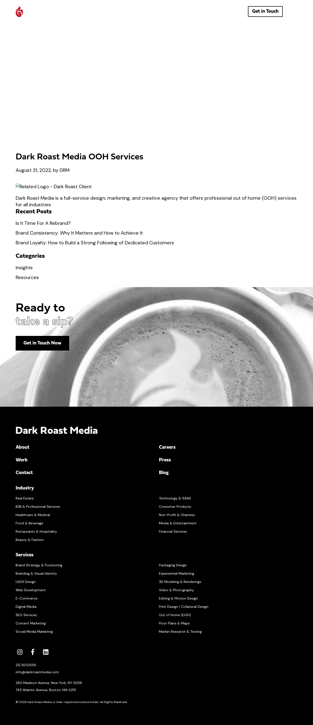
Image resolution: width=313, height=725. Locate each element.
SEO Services (26, 615)
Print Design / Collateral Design (183, 606)
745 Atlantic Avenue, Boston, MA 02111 (46, 690)
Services (25, 555)
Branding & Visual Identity (36, 573)
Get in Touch (265, 11)
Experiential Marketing (176, 573)
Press (165, 460)
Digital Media (26, 606)
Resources (27, 277)
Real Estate (25, 498)
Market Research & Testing (180, 631)
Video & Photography (176, 590)
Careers (167, 447)
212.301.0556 (26, 665)
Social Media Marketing (34, 631)
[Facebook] (33, 652)
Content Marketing (31, 623)
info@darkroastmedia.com (37, 672)
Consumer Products (175, 506)
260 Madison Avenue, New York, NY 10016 (49, 682)
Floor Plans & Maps (174, 623)
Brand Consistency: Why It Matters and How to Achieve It (79, 233)
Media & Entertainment (178, 523)
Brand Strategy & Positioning (39, 565)
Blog (164, 472)
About (22, 447)
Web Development (31, 590)
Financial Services (173, 531)
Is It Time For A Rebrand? (43, 223)
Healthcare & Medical (33, 515)
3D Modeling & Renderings (180, 582)
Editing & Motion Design (178, 598)
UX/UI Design (26, 582)
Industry (25, 488)
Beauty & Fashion (30, 540)
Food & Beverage (29, 523)
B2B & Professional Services (38, 506)
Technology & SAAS (175, 498)
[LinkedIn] (46, 652)
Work (22, 460)
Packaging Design (173, 565)
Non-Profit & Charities (177, 515)
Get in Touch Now (42, 343)
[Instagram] (20, 652)
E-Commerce (27, 598)
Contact (24, 472)
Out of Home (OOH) (175, 615)
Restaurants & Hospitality (36, 531)
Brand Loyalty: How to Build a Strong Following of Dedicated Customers (95, 242)
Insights (24, 267)
